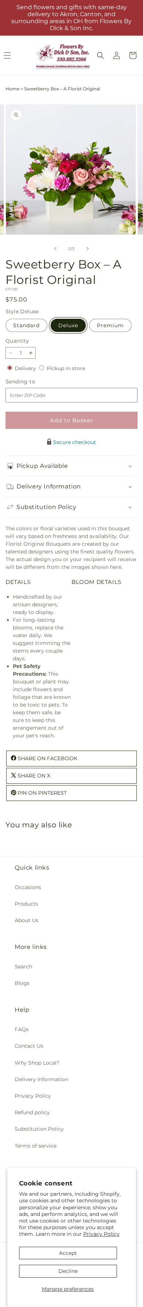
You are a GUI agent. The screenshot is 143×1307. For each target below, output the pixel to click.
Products (26, 903)
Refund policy (32, 1112)
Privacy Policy (101, 1234)
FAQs (22, 1029)
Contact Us (29, 1046)
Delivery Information (41, 1079)
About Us (26, 920)
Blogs (22, 983)
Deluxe (68, 325)
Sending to (31, 382)
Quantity (17, 340)
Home (12, 88)
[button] (100, 55)
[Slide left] (55, 249)
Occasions (28, 887)
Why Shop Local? (37, 1062)
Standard (26, 325)
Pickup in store (66, 368)
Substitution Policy (39, 1129)
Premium (110, 325)
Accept (68, 1253)
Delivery (26, 368)
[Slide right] (88, 249)
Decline (68, 1271)
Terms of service (35, 1145)
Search (23, 966)
